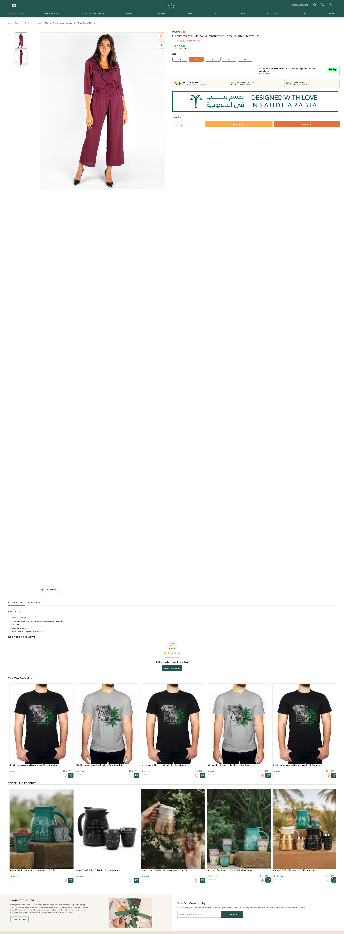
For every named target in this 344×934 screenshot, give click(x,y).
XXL (245, 59)
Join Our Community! (191, 903)
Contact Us (19, 919)
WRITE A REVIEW (172, 668)
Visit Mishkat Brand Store (187, 41)
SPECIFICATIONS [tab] (35, 602)
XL (229, 59)
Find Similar (51, 590)
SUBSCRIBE (232, 914)
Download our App (300, 5)
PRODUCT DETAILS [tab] (16, 602)
